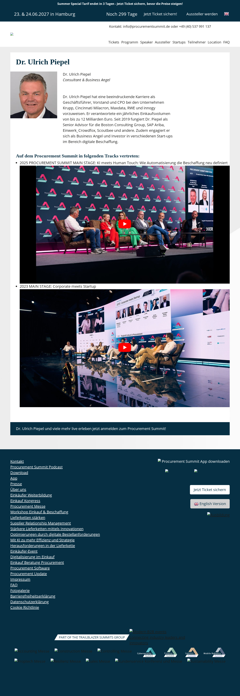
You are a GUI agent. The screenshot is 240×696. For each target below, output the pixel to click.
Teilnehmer (197, 42)
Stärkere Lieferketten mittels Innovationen (46, 528)
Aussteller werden (202, 13)
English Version (213, 503)
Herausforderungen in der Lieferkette (42, 545)
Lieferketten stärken (27, 517)
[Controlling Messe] (115, 653)
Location (214, 42)
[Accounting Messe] (32, 653)
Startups (179, 42)
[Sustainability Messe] (206, 663)
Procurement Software (30, 568)
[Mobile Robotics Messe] (214, 653)
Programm (129, 42)
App (13, 478)
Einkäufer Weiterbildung (31, 495)
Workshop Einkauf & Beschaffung (39, 511)
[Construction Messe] (73, 653)
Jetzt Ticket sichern (210, 489)
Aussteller (162, 42)
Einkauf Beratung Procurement (37, 562)
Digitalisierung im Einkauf (32, 556)
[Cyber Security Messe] (146, 653)
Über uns (18, 489)
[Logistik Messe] (191, 653)
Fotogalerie (20, 590)
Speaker (146, 42)
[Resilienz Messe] (66, 663)
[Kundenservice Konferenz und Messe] (148, 663)
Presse (16, 483)
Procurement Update (28, 573)
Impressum (20, 579)
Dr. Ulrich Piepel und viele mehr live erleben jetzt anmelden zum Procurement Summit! (91, 428)
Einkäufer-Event (24, 551)
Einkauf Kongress (25, 500)
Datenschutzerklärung (29, 601)
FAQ (226, 42)
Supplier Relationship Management (40, 523)
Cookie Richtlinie (24, 607)
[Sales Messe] (98, 663)
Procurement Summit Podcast (36, 466)
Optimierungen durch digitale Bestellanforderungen (55, 534)
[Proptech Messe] (30, 663)
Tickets (113, 42)
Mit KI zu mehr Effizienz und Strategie (42, 539)
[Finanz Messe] (170, 653)
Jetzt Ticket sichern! (160, 13)
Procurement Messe (27, 506)
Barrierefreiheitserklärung (32, 596)
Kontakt (17, 461)
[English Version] (226, 14)
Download (19, 472)
